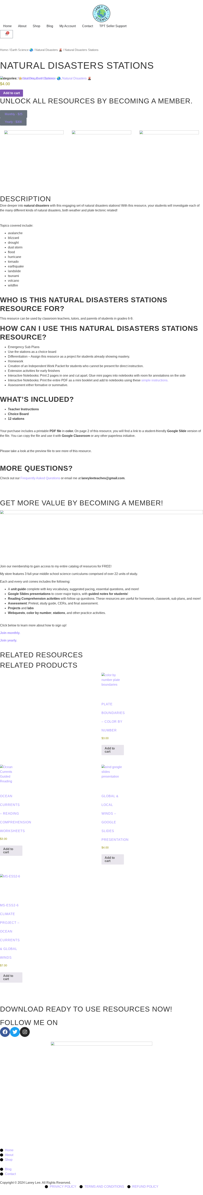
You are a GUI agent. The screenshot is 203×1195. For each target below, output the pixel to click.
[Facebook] (5, 1032)
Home (4, 50)
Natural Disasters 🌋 (48, 50)
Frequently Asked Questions (40, 478)
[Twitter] (15, 1032)
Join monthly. (10, 633)
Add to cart (110, 750)
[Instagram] (25, 1032)
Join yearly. (9, 640)
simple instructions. (154, 380)
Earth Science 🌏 (21, 50)
